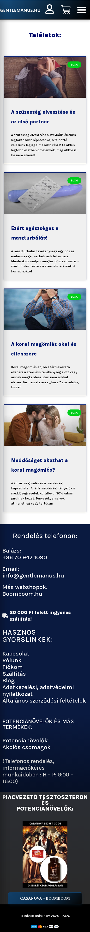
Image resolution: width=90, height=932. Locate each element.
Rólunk (12, 660)
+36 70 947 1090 (24, 557)
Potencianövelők (25, 740)
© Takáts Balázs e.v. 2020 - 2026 (45, 916)
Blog (8, 680)
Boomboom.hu (22, 593)
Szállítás (14, 673)
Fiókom (12, 666)
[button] (81, 10)
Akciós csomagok (26, 747)
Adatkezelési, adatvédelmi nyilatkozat (38, 690)
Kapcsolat (15, 653)
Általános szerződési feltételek (44, 700)
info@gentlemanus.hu (33, 575)
